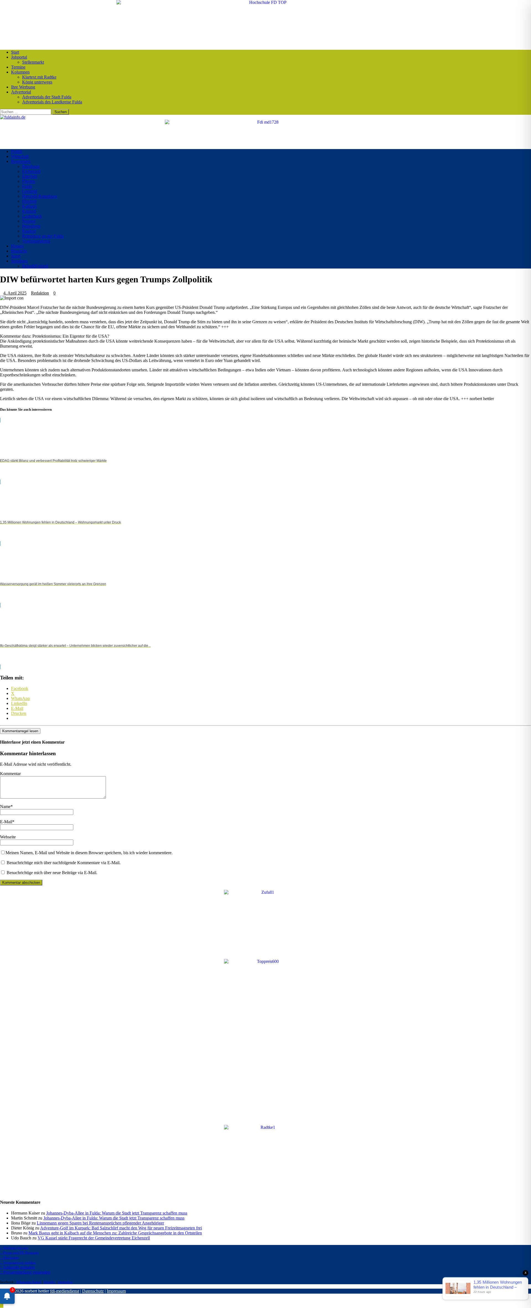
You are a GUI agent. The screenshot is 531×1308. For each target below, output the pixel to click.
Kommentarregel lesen (20, 731)
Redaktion (40, 293)
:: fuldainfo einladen (17, 1267)
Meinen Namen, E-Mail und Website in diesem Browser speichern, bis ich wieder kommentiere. (89, 852)
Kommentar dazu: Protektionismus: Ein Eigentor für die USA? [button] (54, 336)
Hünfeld (29, 201)
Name (5, 806)
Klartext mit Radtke (39, 77)
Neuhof (28, 221)
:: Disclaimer (9, 1257)
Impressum (116, 1291)
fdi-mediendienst (64, 1291)
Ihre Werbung (23, 87)
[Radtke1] (265, 1127)
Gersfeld (29, 191)
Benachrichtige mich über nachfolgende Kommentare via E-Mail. (64, 862)
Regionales (20, 161)
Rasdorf (29, 231)
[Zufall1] (265, 892)
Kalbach (29, 206)
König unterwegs (37, 82)
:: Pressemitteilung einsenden (25, 1272)
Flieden (28, 181)
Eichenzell (31, 171)
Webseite (8, 837)
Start (15, 52)
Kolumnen (20, 72)
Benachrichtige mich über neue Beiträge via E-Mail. (52, 872)
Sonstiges (19, 261)
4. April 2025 (15, 293)
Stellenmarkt (33, 62)
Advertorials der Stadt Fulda (46, 97)
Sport (15, 256)
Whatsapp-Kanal (28, 1282)
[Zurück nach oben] (1, 1305)
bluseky (50, 1282)
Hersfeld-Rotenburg (39, 196)
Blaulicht (19, 251)
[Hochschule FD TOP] (265, 2)
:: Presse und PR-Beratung (19, 1252)
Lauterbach (32, 216)
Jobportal (19, 57)
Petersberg (31, 226)
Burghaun (31, 166)
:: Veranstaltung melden (18, 1262)
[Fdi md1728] (265, 122)
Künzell (29, 211)
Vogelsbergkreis (36, 241)
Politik (16, 151)
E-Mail (6, 821)
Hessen (17, 246)
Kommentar (10, 773)
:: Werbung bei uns (14, 1248)
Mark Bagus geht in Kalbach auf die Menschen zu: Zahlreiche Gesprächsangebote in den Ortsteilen (115, 1233)
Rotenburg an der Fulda (43, 236)
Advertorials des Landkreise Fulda (52, 102)
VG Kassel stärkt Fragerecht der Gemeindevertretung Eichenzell (94, 1238)
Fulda (27, 186)
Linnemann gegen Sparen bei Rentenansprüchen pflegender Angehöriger (100, 1223)
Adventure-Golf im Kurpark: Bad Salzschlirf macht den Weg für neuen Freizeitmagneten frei (121, 1228)
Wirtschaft (20, 156)
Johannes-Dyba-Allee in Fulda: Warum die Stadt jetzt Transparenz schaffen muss (116, 1213)
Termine (18, 67)
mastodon (65, 1282)
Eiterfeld (29, 176)
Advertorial (21, 92)
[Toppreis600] (265, 961)
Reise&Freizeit (35, 266)
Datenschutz (93, 1291)
